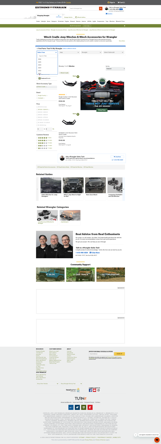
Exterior (78, 21)
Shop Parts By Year (41, 357)
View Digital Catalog (41, 371)
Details (68, 2)
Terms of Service (101, 440)
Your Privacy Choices (104, 437)
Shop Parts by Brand (41, 359)
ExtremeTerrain (89, 402)
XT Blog (38, 366)
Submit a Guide (71, 354)
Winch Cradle (41, 86)
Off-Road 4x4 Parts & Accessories (46, 167)
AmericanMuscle (66, 402)
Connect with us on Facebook (90, 390)
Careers (69, 355)
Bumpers (54, 21)
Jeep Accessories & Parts (43, 30)
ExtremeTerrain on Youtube (94, 390)
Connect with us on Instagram (98, 390)
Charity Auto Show (72, 357)
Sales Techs (70, 360)
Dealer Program (71, 359)
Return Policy (52, 354)
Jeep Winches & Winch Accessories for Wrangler (102, 30)
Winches (112, 21)
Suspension (100, 21)
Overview (69, 351)
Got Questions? (53, 355)
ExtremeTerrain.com (50, 8)
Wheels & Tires (120, 21)
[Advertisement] (80, 301)
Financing (38, 363)
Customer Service (54, 357)
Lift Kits (89, 21)
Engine (67, 21)
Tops (106, 21)
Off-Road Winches (88, 167)
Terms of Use (52, 363)
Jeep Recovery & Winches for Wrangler (78, 30)
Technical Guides (40, 365)
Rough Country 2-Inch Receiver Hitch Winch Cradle (68, 97)
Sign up (119, 353)
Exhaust (72, 21)
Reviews (69, 362)
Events (37, 355)
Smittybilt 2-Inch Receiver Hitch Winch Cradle (68, 133)
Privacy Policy (111, 357)
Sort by (107, 66)
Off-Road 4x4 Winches (76, 167)
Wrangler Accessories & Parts (59, 30)
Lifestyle (43, 21)
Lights (94, 21)
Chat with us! (52, 359)
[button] (109, 14)
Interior (84, 21)
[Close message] (124, 25)
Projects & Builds (40, 351)
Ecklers (97, 402)
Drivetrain (61, 21)
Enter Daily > (87, 25)
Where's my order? (54, 351)
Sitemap (82, 437)
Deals (38, 21)
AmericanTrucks (78, 402)
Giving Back (70, 352)
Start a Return (53, 352)
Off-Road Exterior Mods (63, 167)
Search (100, 8)
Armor (48, 21)
